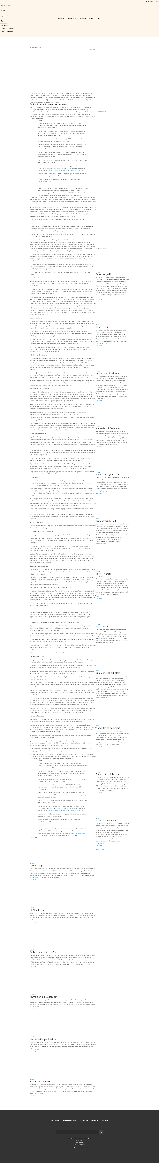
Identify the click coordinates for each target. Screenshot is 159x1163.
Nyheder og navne (86, 18)
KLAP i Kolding (38, 910)
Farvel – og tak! (38, 865)
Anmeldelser (5, 6)
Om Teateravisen (5, 25)
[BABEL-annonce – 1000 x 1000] (112, 76)
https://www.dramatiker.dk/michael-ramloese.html (66, 170)
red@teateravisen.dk (81, 1148)
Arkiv (2, 31)
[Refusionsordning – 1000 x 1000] (112, 109)
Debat (3, 21)
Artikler (3, 11)
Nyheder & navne (7, 16)
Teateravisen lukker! (41, 1081)
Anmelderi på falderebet (43, 996)
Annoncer (11, 28)
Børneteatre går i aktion (43, 1039)
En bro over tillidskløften (43, 952)
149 (36, 1100)
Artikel (32, 863)
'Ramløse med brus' (81, 193)
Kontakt (3, 28)
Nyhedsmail (10, 31)
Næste (39, 1100)
